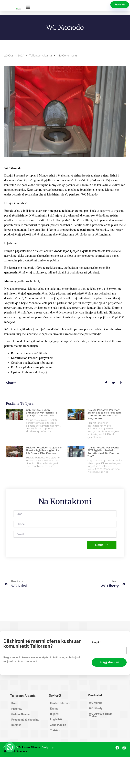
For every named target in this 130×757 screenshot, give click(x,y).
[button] (66, 7)
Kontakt (16, 725)
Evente (54, 708)
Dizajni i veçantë (14, 175)
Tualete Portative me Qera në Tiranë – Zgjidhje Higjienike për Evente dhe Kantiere (44, 450)
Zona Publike (58, 724)
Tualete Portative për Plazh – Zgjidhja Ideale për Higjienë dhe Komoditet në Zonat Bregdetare (105, 414)
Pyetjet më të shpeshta (25, 719)
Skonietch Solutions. (15, 751)
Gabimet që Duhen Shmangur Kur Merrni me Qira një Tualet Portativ (41, 412)
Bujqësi (54, 714)
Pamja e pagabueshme (18, 251)
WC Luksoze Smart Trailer (100, 715)
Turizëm (55, 730)
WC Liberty (95, 708)
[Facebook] (117, 748)
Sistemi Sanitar (20, 714)
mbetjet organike (14, 189)
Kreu (14, 703)
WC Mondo (95, 702)
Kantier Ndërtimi (60, 703)
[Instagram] (124, 748)
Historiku (16, 708)
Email (96, 642)
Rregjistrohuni (109, 662)
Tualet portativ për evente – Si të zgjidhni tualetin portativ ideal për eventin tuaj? (104, 452)
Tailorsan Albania (40, 55)
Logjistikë (56, 719)
